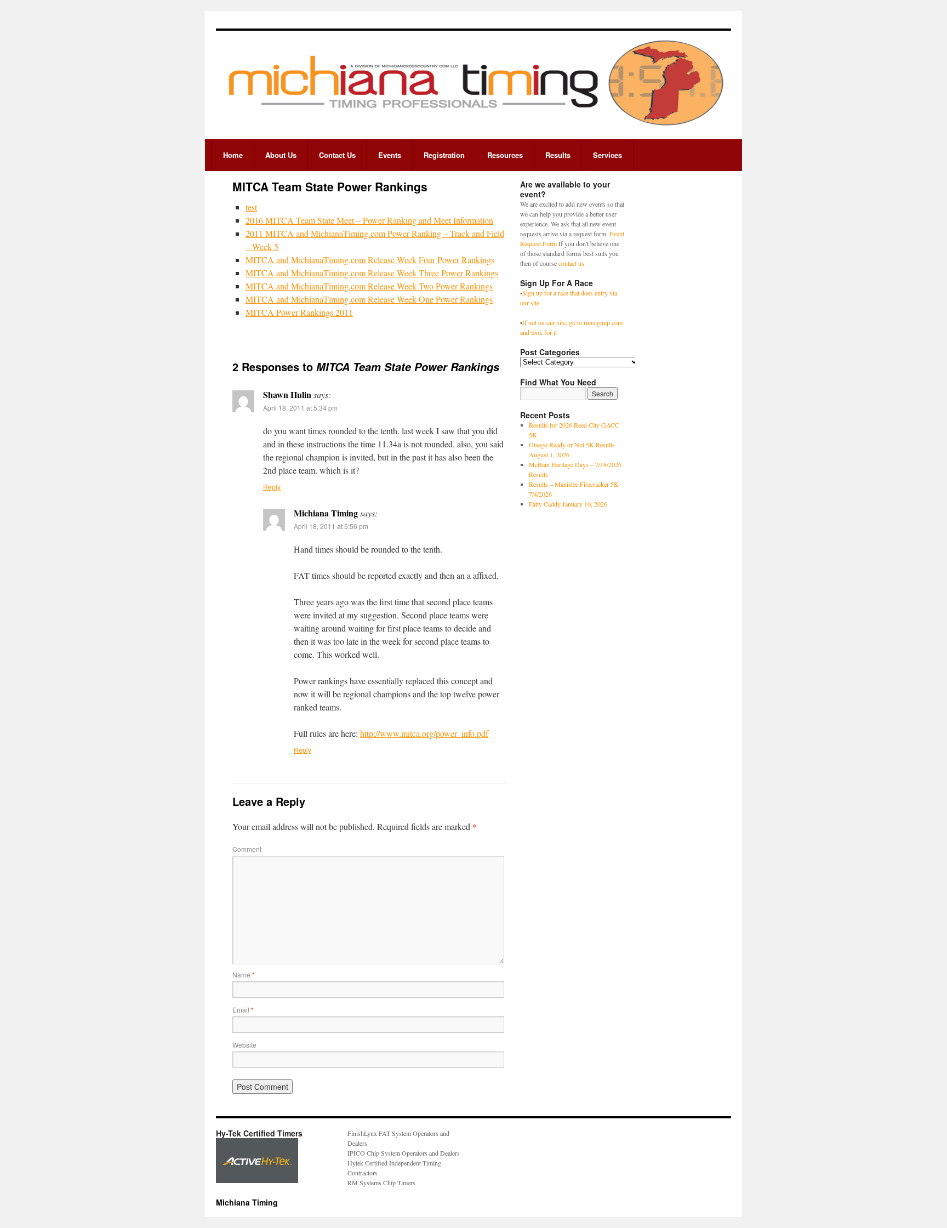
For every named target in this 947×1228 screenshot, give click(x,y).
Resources (505, 155)
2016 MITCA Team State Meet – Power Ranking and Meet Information (369, 220)
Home (233, 155)
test (251, 207)
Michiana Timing (247, 1202)
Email (243, 1009)
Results (558, 155)
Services (607, 155)
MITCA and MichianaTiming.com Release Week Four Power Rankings (370, 259)
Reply (272, 486)
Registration (444, 155)
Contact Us (337, 155)
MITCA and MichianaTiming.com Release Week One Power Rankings (369, 299)
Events (389, 155)
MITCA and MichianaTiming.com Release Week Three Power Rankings (372, 272)
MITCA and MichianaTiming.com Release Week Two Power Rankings (369, 286)
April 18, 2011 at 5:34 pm (300, 407)
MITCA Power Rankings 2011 (299, 312)
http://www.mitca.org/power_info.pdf (424, 733)
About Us (280, 155)
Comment (246, 849)
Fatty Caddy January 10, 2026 (568, 503)
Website (244, 1044)
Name (243, 974)
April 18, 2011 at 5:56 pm (331, 526)
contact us (571, 263)
